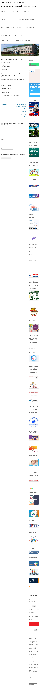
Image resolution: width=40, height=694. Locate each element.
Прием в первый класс (19, 14)
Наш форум (11, 11)
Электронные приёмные (27, 22)
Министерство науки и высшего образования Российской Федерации (33, 246)
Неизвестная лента (33, 586)
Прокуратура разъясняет (6, 38)
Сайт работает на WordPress (6, 691)
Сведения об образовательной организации (25, 19)
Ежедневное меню (32, 30)
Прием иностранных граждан (7, 16)
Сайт (2, 148)
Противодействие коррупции (22, 16)
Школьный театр (4, 32)
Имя (2, 139)
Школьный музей (12, 30)
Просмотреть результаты (34, 609)
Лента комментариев (33, 683)
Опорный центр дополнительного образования (11, 27)
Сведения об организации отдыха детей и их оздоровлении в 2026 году (16, 40)
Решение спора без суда (33, 671)
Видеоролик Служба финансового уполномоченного (33, 669)
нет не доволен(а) (33, 604)
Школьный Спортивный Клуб (30, 27)
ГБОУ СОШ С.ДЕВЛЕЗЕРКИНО (13, 3)
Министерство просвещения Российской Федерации (34, 253)
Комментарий (4, 126)
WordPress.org (31, 684)
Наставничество (27, 38)
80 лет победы (23, 35)
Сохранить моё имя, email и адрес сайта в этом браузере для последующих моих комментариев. (13, 155)
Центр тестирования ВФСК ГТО (13, 22)
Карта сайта (3, 11)
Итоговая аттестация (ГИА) (6, 14)
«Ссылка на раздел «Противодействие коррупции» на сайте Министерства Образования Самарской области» (34, 261)
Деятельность (4, 19)
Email (2, 144)
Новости (11, 19)
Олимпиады (3, 30)
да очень (32, 599)
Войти (30, 680)
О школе (3, 22)
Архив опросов (31, 612)
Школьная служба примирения (22, 11)
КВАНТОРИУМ (4, 24)
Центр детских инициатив (16, 32)
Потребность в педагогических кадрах (9, 35)
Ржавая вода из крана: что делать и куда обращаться (33, 664)
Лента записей (31, 681)
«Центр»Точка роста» (13, 24)
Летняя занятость (22, 30)
